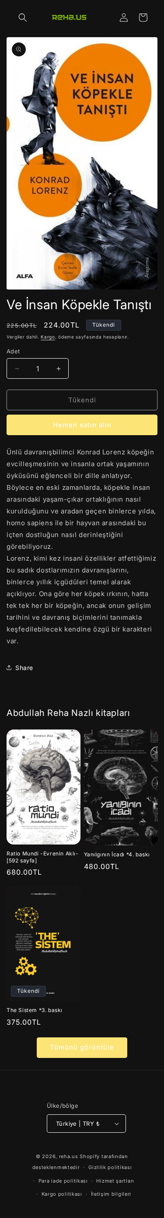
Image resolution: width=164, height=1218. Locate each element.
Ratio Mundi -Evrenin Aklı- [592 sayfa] (43, 857)
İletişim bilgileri (111, 1194)
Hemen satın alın (82, 425)
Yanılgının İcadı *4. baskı (117, 854)
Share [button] (24, 667)
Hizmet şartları (115, 1181)
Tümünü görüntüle (82, 1047)
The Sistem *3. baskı (35, 1010)
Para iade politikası (63, 1181)
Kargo (48, 336)
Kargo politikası (62, 1194)
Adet (13, 351)
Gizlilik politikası (110, 1167)
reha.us (68, 1156)
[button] (22, 17)
